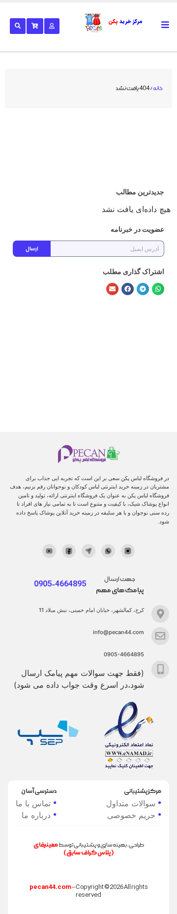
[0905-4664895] (160, 669)
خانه (157, 88)
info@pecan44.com (118, 632)
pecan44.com (50, 887)
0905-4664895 (124, 654)
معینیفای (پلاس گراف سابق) (73, 849)
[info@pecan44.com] (160, 636)
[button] (158, 289)
